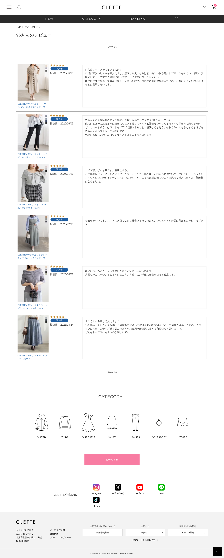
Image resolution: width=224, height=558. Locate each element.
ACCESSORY (159, 437)
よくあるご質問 (57, 530)
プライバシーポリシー (60, 537)
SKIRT (112, 437)
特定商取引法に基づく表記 (29, 537)
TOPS (64, 437)
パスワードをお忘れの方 (143, 540)
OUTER (41, 437)
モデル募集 (112, 459)
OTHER (182, 437)
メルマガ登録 (187, 532)
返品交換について (24, 533)
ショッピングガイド (25, 530)
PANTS (135, 437)
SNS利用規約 (22, 541)
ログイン (145, 532)
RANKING (138, 18)
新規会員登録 (102, 532)
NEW (49, 18)
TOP (18, 27)
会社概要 (54, 533)
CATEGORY (91, 18)
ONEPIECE (88, 437)
